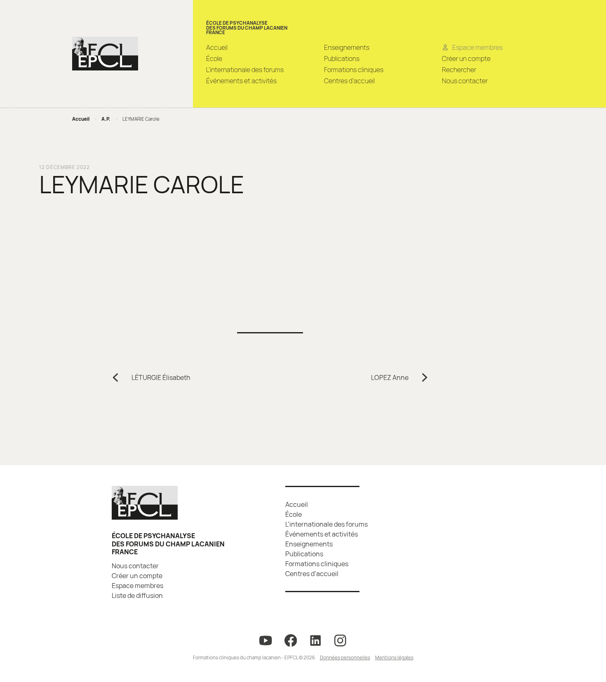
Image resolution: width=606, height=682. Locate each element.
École (214, 58)
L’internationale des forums (245, 69)
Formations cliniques (353, 69)
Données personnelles (345, 657)
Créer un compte (466, 58)
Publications (341, 58)
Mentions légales (394, 657)
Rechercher (459, 69)
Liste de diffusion (137, 595)
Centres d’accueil (349, 80)
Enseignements (346, 47)
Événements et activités (241, 80)
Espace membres (137, 585)
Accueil (217, 47)
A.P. (105, 119)
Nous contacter (465, 80)
